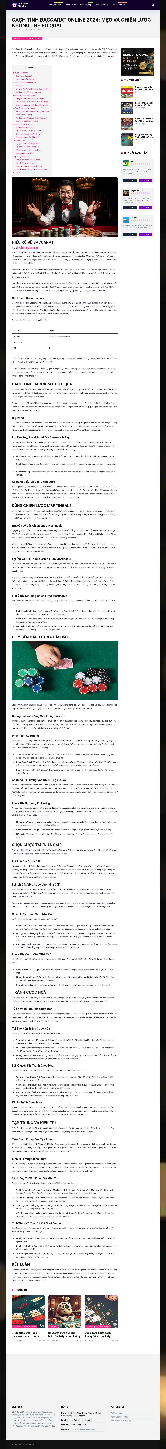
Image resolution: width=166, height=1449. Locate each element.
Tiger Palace (137, 191)
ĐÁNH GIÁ (130, 180)
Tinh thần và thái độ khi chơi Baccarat (31, 169)
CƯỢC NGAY (145, 180)
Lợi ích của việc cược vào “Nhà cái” (30, 131)
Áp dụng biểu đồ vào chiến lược (28, 92)
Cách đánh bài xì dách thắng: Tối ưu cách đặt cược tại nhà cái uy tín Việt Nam (100, 1337)
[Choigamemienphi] (20, 4)
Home (14, 30)
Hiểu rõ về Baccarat (21, 73)
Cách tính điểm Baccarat (26, 79)
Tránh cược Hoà (19, 140)
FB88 (133, 161)
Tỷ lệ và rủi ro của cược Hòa (27, 144)
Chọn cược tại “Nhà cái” (22, 124)
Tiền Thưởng (85, 5)
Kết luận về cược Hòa (25, 153)
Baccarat (17, 38)
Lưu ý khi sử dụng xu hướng (27, 121)
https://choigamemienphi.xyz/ (82, 1429)
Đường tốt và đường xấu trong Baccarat (32, 111)
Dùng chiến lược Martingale (24, 95)
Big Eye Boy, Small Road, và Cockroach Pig (33, 89)
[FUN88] (126, 222)
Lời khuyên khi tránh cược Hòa (28, 150)
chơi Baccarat (28, 247)
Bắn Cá (122, 5)
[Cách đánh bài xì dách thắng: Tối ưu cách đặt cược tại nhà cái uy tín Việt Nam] (101, 1311)
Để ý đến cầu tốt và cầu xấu (24, 108)
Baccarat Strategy (30, 1327)
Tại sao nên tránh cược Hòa (27, 147)
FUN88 (134, 218)
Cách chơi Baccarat (24, 76)
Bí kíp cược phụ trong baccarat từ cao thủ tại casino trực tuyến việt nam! (28, 1336)
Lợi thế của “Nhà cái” (24, 127)
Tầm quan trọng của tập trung (28, 160)
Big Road (19, 86)
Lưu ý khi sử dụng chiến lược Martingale (32, 105)
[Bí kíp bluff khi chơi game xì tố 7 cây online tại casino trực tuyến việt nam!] (127, 113)
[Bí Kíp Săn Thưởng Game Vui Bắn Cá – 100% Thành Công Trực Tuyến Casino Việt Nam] (127, 145)
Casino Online (70, 5)
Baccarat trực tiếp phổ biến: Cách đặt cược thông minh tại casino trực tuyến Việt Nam (64, 1337)
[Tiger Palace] (126, 195)
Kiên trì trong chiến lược (25, 163)
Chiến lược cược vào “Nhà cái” (28, 134)
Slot (113, 5)
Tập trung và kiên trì (21, 157)
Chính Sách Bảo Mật (119, 1417)
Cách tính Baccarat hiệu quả (24, 82)
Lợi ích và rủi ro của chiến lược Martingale (32, 102)
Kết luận (16, 173)
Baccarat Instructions (33, 38)
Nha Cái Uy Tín (54, 5)
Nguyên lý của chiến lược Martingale (30, 98)
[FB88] (126, 166)
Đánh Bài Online (101, 5)
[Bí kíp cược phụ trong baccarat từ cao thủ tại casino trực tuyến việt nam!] (28, 1311)
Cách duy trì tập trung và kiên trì (29, 166)
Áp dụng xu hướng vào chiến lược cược (31, 118)
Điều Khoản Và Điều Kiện (120, 1421)
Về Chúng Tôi (116, 1413)
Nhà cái (24, 850)
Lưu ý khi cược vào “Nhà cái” (27, 137)
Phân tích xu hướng (24, 115)
